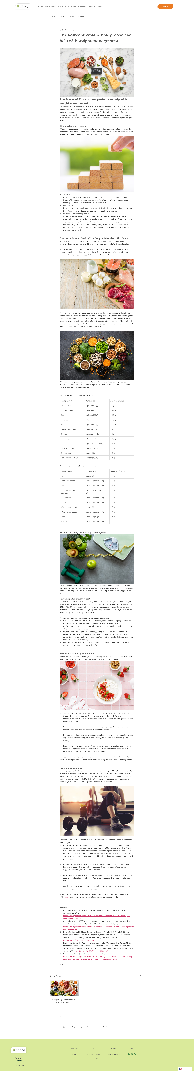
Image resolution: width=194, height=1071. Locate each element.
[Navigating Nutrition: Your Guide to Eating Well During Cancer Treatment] (64, 988)
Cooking (71, 17)
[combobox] (185, 1069)
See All (142, 976)
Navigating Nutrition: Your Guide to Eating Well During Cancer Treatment (63, 1001)
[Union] (132, 1054)
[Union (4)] (129, 1054)
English (185, 1069)
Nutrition (81, 17)
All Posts (52, 17)
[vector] (135, 1054)
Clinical (61, 17)
